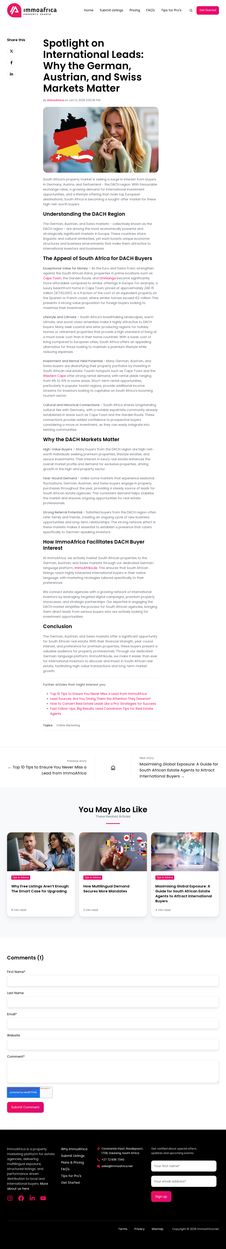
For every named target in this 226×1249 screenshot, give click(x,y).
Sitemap (157, 1229)
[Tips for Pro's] (113, 768)
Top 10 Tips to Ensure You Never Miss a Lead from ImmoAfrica (98, 693)
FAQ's (150, 10)
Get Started (208, 10)
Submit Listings (111, 10)
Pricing (135, 10)
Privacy (139, 1229)
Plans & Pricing (72, 1162)
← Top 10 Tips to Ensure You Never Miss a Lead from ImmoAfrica (47, 770)
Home (88, 10)
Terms (122, 1229)
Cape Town (52, 278)
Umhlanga (108, 278)
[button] (191, 10)
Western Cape (54, 376)
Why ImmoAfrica (74, 1149)
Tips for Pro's (171, 10)
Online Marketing (68, 725)
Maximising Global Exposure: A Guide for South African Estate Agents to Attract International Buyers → (178, 770)
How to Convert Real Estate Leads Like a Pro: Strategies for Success (103, 703)
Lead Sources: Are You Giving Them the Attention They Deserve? (100, 698)
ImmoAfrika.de (86, 568)
